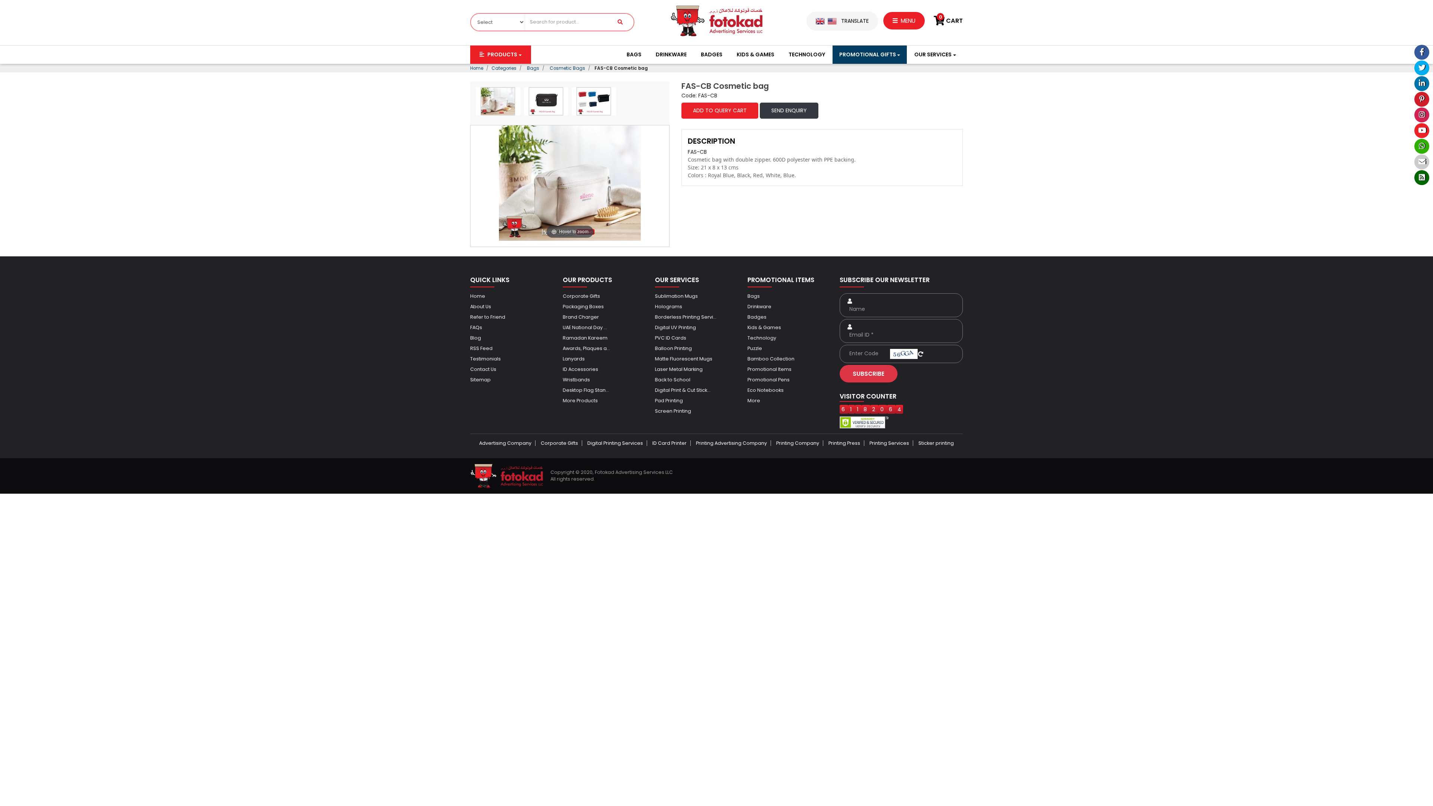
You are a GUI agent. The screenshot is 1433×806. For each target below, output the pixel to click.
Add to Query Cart (720, 110)
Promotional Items (769, 369)
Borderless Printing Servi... (685, 317)
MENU (907, 21)
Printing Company (797, 443)
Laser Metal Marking (679, 369)
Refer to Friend (487, 317)
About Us (480, 306)
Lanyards (574, 359)
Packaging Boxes (583, 306)
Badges (711, 54)
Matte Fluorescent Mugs (683, 359)
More (753, 400)
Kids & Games (755, 54)
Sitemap (480, 380)
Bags (634, 54)
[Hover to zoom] (570, 182)
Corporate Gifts (581, 296)
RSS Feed (481, 348)
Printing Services (889, 443)
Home (477, 296)
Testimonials (485, 359)
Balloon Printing (673, 348)
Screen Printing (673, 411)
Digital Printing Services (615, 443)
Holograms (668, 306)
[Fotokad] (716, 20)
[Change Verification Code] (921, 353)
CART (951, 20)
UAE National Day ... (585, 327)
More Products (580, 400)
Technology (807, 54)
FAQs (476, 327)
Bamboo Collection (770, 359)
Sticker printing (936, 443)
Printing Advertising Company (731, 443)
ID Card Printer (669, 443)
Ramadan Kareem (585, 338)
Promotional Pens (768, 380)
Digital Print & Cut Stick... (683, 390)
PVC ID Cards (670, 338)
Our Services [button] (933, 54)
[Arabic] (832, 21)
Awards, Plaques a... (586, 348)
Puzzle (754, 348)
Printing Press (844, 443)
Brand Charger (581, 317)
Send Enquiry (789, 110)
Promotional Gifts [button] (867, 54)
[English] (820, 21)
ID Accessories (580, 369)
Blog (475, 338)
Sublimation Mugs (676, 296)
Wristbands (576, 380)
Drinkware (671, 54)
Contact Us (483, 369)
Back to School (672, 380)
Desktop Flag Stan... (586, 390)
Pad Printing (669, 400)
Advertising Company (505, 443)
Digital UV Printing (675, 327)
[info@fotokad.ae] (1421, 161)
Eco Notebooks (765, 390)
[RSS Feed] (1421, 177)
